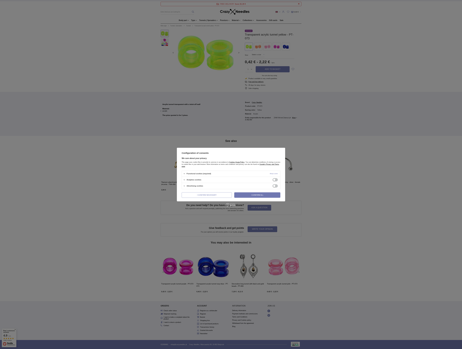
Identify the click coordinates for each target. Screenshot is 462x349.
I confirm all (257, 195)
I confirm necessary (207, 195)
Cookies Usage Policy (236, 162)
